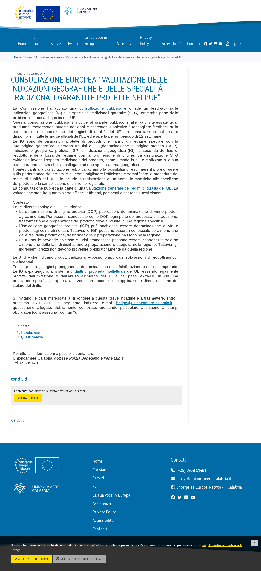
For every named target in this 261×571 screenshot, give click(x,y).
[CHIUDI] (255, 543)
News (28, 57)
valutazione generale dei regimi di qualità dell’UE (129, 188)
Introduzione (30, 333)
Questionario (32, 337)
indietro (18, 420)
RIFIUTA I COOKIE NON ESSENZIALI (81, 559)
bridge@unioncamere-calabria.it (203, 479)
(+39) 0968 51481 (190, 471)
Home (17, 57)
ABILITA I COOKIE (28, 398)
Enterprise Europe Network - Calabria (208, 487)
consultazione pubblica (100, 108)
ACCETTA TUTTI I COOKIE (33, 559)
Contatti (179, 460)
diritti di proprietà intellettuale (99, 271)
